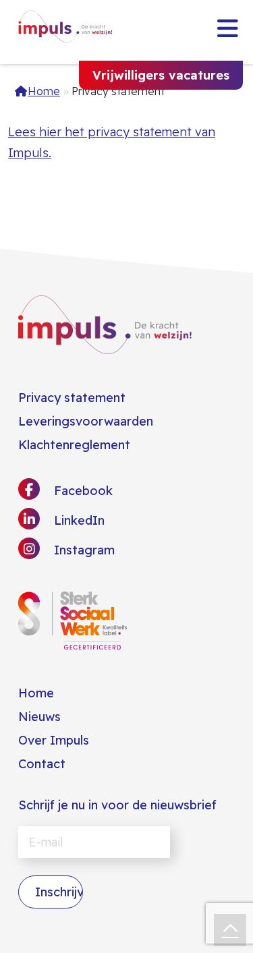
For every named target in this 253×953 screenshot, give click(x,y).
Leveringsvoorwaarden (85, 421)
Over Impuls (53, 740)
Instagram (83, 550)
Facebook (82, 490)
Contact (41, 764)
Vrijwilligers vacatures (160, 75)
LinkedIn (78, 520)
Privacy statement (71, 397)
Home (44, 91)
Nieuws (39, 716)
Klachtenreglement (74, 445)
